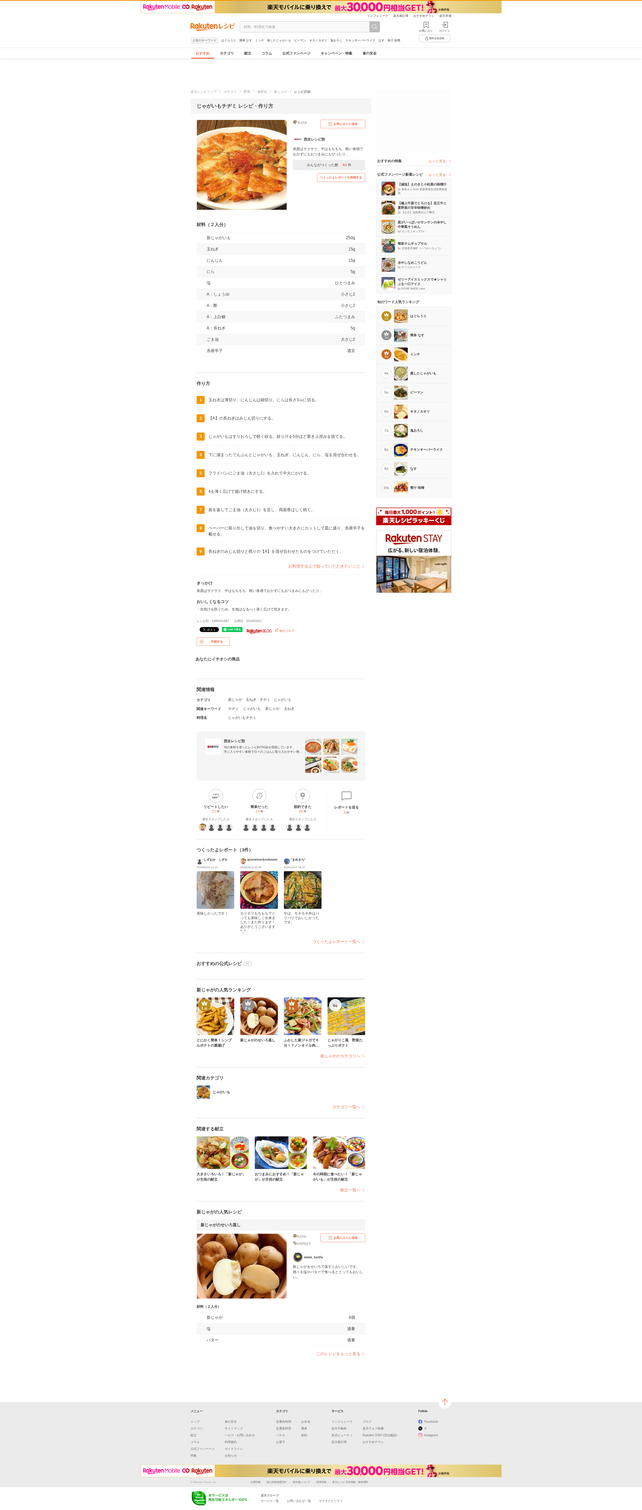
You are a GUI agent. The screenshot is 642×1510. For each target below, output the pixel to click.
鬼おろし (336, 40)
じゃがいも (282, 700)
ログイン (444, 30)
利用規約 (231, 1442)
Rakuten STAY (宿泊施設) (380, 1435)
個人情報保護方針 (277, 1482)
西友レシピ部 (234, 741)
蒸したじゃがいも (279, 40)
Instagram (431, 1435)
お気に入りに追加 (346, 124)
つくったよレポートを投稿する (341, 177)
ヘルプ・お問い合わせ (240, 1435)
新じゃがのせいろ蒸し (221, 1225)
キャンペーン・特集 (336, 53)
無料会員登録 (436, 38)
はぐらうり (228, 40)
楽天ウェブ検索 (373, 1428)
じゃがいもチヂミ (242, 718)
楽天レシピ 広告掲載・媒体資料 (350, 1482)
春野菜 (262, 92)
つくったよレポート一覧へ (336, 941)
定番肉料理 (283, 1421)
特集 (194, 1455)
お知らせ (231, 1455)
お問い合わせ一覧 (299, 1501)
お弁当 (305, 1421)
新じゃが (280, 92)
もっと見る (437, 161)
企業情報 (256, 1482)
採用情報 (321, 1482)
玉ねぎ (213, 249)
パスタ (280, 1435)
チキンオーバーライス (360, 40)
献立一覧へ (350, 1190)
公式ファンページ (296, 53)
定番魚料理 (283, 1428)
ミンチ (259, 40)
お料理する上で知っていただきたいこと (324, 566)
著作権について (301, 1482)
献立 (247, 53)
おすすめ (203, 53)
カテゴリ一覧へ (346, 1107)
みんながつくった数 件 (329, 165)
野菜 (247, 92)
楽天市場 (445, 16)
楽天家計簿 (400, 16)
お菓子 (280, 1442)
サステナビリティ (331, 1501)
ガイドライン (234, 1449)
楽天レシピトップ (204, 92)
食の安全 (370, 53)
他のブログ (286, 631)
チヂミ (265, 700)
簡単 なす (245, 40)
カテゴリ (227, 53)
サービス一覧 (270, 1501)
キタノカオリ (318, 40)
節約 (304, 1435)
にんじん (215, 260)
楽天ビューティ (342, 1435)
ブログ (367, 1421)
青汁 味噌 (393, 40)
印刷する (217, 641)
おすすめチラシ (423, 16)
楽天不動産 (339, 1428)
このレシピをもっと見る (338, 1354)
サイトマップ (234, 1428)
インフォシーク (377, 16)
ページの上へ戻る (444, 1402)
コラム (267, 53)
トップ (195, 1421)
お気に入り (426, 30)
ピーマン (300, 40)
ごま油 (213, 339)
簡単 (304, 1428)
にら (211, 271)
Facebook (431, 1421)
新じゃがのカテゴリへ (340, 1056)
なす (381, 40)
